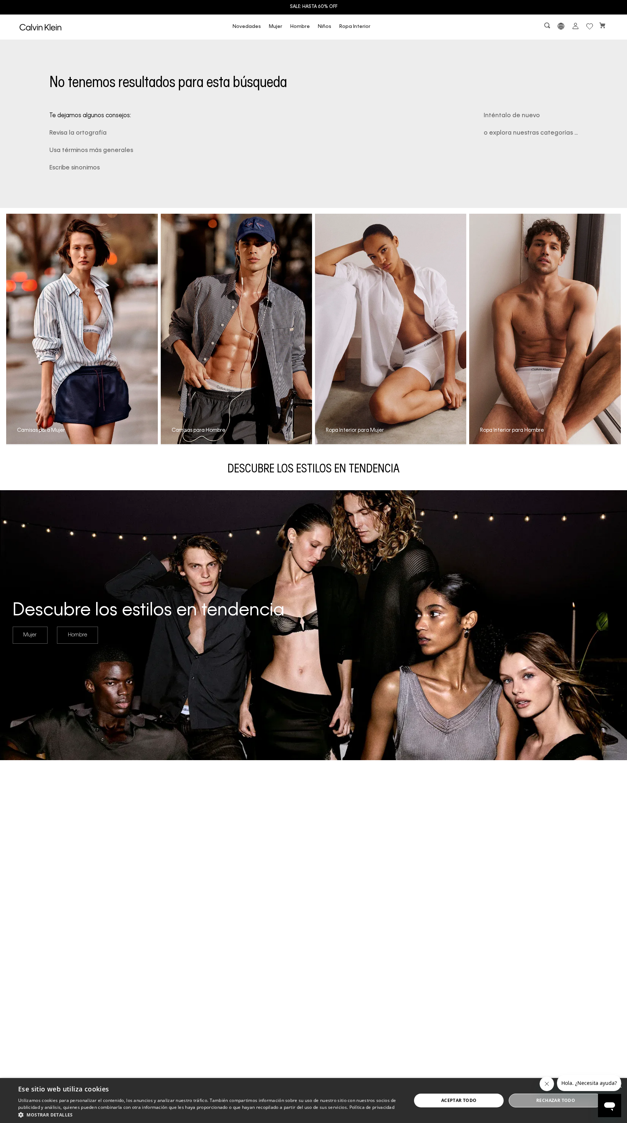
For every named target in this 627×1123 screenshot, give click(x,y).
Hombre (300, 26)
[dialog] (313, 1100)
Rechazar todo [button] (555, 1100)
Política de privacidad (372, 1107)
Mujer (275, 26)
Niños (324, 26)
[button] (548, 27)
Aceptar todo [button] (459, 1100)
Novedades (247, 26)
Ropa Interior (354, 26)
